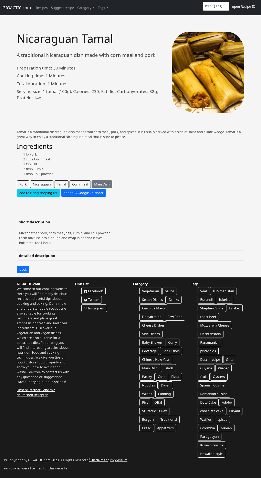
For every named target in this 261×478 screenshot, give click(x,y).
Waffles (206, 419)
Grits (229, 359)
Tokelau (225, 299)
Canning (164, 394)
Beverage (149, 351)
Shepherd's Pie (211, 308)
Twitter (93, 299)
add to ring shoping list (38, 193)
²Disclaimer (98, 460)
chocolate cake (211, 411)
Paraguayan (209, 436)
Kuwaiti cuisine (211, 445)
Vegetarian (150, 291)
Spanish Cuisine (212, 385)
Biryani (234, 411)
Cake (161, 376)
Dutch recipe (210, 359)
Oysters (219, 376)
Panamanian (210, 342)
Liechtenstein (210, 334)
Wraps (147, 394)
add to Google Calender (84, 193)
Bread (146, 428)
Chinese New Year (156, 359)
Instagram (95, 308)
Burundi (206, 299)
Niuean (226, 428)
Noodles (148, 385)
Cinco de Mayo (153, 308)
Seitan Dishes (152, 299)
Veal (203, 291)
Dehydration (151, 317)
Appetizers (165, 428)
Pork (23, 184)
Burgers (148, 419)
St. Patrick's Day (154, 411)
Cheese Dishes (153, 325)
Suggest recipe (62, 8)
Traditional (168, 419)
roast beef (208, 317)
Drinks (174, 299)
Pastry (147, 376)
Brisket (234, 308)
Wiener (223, 368)
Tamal (61, 184)
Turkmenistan (223, 291)
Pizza (175, 376)
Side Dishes (151, 334)
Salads (169, 368)
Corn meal (80, 184)
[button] (177, 72)
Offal (158, 402)
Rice (145, 402)
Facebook (95, 291)
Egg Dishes (171, 351)
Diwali (165, 385)
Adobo (227, 402)
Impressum (118, 460)
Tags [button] (102, 8)
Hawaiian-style (211, 454)
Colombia (207, 428)
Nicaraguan (42, 184)
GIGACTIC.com (16, 7)
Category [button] (84, 8)
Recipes (42, 8)
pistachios (208, 351)
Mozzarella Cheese (214, 325)
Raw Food (174, 317)
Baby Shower (152, 342)
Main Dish (102, 184)
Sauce (169, 291)
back (23, 269)
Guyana (206, 368)
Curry (172, 342)
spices (222, 419)
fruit (203, 376)
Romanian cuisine (214, 394)
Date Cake (208, 402)
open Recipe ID (243, 6)
